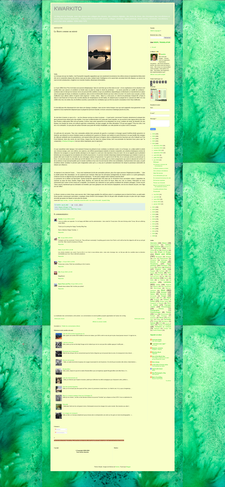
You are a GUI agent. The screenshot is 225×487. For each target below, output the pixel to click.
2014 (153, 224)
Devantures (154, 264)
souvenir (71, 200)
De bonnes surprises (159, 180)
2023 (153, 141)
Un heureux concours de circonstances (160, 165)
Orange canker (164, 301)
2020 (153, 209)
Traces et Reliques (164, 325)
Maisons (155, 286)
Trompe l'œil (167, 328)
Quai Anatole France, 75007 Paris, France (70, 209)
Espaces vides (160, 269)
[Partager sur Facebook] (80, 205)
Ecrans (152, 267)
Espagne (152, 271)
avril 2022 (157, 197)
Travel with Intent (157, 368)
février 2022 (157, 201)
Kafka (151, 280)
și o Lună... (155, 345)
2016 (153, 219)
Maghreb (168, 284)
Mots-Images (157, 288)
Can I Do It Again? (156, 341)
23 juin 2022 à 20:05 (69, 261)
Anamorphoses (154, 245)
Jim (59, 272)
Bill (59, 237)
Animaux (168, 245)
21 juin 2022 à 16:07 (69, 219)
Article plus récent (59, 318)
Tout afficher (168, 380)
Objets (169, 298)
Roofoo (117, 466)
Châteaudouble (163, 258)
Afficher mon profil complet (157, 74)
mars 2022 (157, 199)
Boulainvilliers (66, 369)
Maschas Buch (156, 352)
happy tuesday (64, 200)
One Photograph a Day (159, 373)
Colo (59, 249)
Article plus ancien (139, 318)
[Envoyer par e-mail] (75, 205)
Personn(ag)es (166, 307)
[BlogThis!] (77, 205)
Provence (164, 316)
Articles (58, 429)
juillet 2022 (157, 157)
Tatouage (167, 323)
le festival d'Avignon (68, 141)
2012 (153, 228)
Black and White (163, 254)
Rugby (158, 319)
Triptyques (157, 328)
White (153, 370)
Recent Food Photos (157, 378)
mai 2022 (156, 194)
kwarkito (163, 54)
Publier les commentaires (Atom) (71, 326)
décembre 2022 (158, 145)
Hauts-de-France (154, 276)
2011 (153, 231)
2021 (153, 207)
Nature (152, 294)
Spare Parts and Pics (64, 284)
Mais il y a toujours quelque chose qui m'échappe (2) (77, 395)
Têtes (152, 325)
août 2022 (157, 155)
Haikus (166, 274)
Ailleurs (164, 243)
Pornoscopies (164, 314)
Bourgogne (159, 256)
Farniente (162, 271)
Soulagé (156, 321)
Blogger (128, 466)
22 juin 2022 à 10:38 (67, 249)
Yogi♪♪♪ (60, 261)
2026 (153, 134)
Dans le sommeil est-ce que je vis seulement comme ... (161, 185)
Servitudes (167, 319)
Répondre (61, 232)
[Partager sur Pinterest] (82, 205)
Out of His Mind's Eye (158, 356)
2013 (153, 226)
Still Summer (155, 374)
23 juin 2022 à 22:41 (77, 284)
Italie (169, 276)
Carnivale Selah (156, 339)
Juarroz (166, 278)
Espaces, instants (157, 348)
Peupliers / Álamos (157, 349)
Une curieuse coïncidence (160, 170)
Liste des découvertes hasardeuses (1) (73, 333)
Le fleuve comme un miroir (160, 168)
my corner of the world (95, 200)
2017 (153, 216)
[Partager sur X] (78, 205)
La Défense (161, 280)
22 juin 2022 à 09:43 (66, 237)
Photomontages (155, 312)
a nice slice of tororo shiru (160, 364)
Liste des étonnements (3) (70, 378)
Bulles (155, 258)
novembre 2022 (158, 148)
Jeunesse (156, 278)
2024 (153, 138)
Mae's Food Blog (157, 377)
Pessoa (161, 308)
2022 (153, 143)
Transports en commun (163, 327)
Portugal (152, 316)
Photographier (154, 310)
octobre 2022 (157, 150)
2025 (153, 136)
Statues (152, 323)
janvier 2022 (157, 204)
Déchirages (164, 260)
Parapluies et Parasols (156, 303)
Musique (164, 292)
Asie (157, 250)
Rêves (161, 317)
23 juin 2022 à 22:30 (66, 272)
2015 (153, 221)
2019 (153, 212)
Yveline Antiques (157, 330)
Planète (168, 312)
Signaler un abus (156, 335)
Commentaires (60, 432)
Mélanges (156, 162)
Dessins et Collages (158, 262)
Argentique (157, 248)
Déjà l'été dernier (158, 173)
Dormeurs (164, 265)
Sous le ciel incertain (68, 360)
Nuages (163, 296)
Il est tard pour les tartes (158, 366)
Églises (160, 267)
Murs (163, 290)
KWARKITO (68, 8)
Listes (70, 207)
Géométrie (157, 274)
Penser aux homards (159, 182)
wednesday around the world (81, 200)
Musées (152, 292)
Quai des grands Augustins (70, 386)
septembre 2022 (158, 152)
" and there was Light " (159, 343)
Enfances (168, 267)
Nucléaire (153, 297)
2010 (153, 233)
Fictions (160, 273)
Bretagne (168, 256)
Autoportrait (165, 250)
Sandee (60, 219)
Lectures (167, 282)
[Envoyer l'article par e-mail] (72, 205)
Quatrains (153, 317)
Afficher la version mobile (100, 321)
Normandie (153, 296)
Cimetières (153, 260)
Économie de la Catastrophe (71, 351)
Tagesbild (154, 353)
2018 (153, 214)
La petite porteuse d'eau (160, 189)
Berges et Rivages (63, 207)
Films (169, 273)
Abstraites (153, 243)
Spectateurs (165, 321)
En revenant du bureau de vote (162, 178)
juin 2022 (156, 160)
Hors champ (155, 362)
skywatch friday (106, 200)
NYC (161, 297)
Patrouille (65, 404)
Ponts (156, 314)
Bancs (152, 252)
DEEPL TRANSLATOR (162, 42)
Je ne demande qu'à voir (160, 175)
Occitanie (156, 299)
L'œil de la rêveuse (68, 342)
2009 (153, 236)
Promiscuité (156, 191)
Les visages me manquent (70, 413)
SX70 (160, 323)
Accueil (99, 318)
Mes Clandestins (166, 286)
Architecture (167, 246)
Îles (163, 276)
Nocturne (163, 294)
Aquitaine (157, 247)
